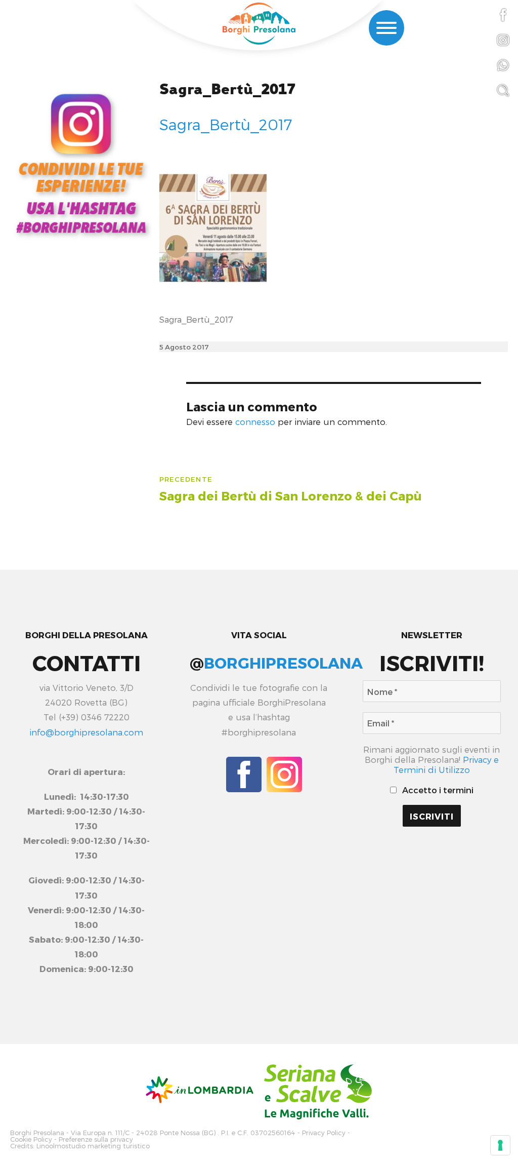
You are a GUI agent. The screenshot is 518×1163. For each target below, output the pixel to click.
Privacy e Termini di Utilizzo (446, 764)
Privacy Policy (324, 1133)
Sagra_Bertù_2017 (227, 90)
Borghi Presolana (37, 1133)
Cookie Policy (31, 1139)
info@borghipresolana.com (86, 732)
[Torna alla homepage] (259, 23)
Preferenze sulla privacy (96, 1139)
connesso (255, 421)
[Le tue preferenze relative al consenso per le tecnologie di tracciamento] (500, 1145)
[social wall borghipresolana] (81, 163)
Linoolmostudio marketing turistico (93, 1146)
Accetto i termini (436, 790)
